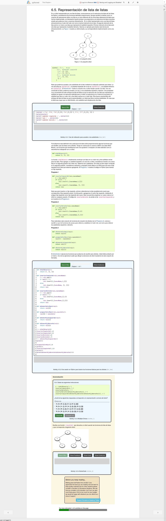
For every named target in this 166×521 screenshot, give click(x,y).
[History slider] (73, 106)
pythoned (35, 2)
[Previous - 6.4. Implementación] (8, 512)
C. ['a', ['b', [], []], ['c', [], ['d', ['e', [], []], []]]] (69, 409)
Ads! (95, 2)
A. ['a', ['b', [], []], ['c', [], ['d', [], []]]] (67, 404)
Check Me (59, 415)
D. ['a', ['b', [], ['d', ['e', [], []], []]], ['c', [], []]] (69, 411)
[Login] (29, 2)
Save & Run (65, 107)
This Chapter (46, 2)
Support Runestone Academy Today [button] (88, 500)
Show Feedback (75, 455)
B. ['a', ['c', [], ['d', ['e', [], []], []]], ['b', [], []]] (69, 406)
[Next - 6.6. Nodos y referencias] (158, 512)
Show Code (87, 455)
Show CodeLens (99, 107)
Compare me (70, 415)
